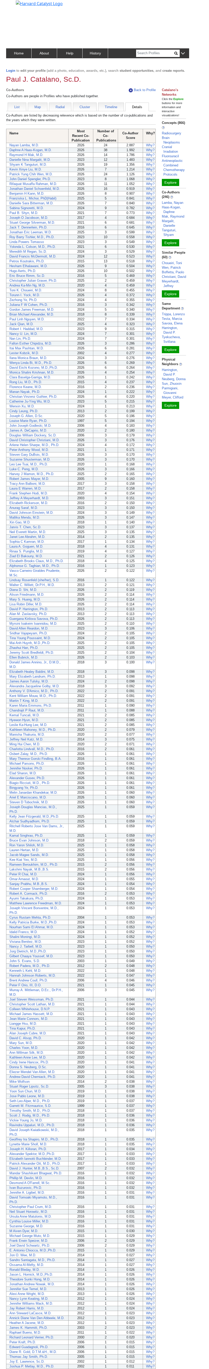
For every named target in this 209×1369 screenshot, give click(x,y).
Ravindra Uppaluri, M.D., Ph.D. (32, 1125)
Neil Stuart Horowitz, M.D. (28, 1212)
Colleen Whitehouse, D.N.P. (29, 1009)
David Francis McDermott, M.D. (32, 256)
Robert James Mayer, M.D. (29, 479)
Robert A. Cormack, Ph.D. (28, 893)
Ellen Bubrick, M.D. (23, 657)
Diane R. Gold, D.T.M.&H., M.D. (33, 1352)
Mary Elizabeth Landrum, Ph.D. (32, 676)
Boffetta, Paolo (173, 272)
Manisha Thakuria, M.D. (27, 734)
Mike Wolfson (19, 1081)
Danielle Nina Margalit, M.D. (30, 160)
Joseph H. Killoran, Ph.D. (28, 1149)
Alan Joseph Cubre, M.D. (28, 1033)
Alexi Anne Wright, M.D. (27, 1294)
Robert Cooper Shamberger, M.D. (33, 889)
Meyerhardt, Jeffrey (170, 283)
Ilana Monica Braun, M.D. (28, 358)
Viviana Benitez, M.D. (25, 942)
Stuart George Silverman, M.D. (32, 222)
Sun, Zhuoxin (171, 384)
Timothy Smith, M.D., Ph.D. (30, 1111)
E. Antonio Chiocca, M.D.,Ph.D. (32, 1250)
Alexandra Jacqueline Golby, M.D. (34, 686)
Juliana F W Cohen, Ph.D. (28, 305)
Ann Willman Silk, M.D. (26, 1052)
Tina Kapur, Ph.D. (22, 1028)
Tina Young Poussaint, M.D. (30, 638)
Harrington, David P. (170, 330)
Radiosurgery (171, 133)
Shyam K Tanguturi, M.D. (28, 164)
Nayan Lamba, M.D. (24, 145)
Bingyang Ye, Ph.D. (23, 788)
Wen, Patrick (171, 267)
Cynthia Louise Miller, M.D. (29, 1221)
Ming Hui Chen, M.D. (24, 744)
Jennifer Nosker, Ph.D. (26, 768)
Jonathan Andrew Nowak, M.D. (32, 1284)
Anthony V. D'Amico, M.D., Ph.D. (34, 691)
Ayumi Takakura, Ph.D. (26, 898)
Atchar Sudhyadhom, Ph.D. (29, 821)
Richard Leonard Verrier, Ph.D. (31, 1337)
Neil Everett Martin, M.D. (27, 532)
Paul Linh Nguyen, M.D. (27, 319)
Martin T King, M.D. (23, 701)
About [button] (44, 53)
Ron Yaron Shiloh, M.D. (26, 845)
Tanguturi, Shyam (169, 232)
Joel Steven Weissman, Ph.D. (31, 999)
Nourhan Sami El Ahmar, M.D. (31, 927)
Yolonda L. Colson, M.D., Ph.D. (32, 247)
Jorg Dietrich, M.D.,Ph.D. (28, 951)
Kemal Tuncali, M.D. (24, 715)
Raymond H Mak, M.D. (26, 155)
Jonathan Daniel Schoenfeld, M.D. (34, 189)
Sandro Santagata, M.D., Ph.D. (32, 1260)
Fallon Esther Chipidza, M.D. (30, 343)
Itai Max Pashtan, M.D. (26, 348)
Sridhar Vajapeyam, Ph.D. (28, 633)
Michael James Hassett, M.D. (31, 1014)
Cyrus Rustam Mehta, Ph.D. (30, 917)
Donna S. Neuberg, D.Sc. (28, 1067)
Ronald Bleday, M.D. (24, 1270)
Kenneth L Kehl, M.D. (25, 971)
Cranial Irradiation (170, 149)
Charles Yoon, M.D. (23, 1048)
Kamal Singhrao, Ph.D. (26, 835)
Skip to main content (21, 6)
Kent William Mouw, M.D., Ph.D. (33, 696)
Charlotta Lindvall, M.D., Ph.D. (32, 749)
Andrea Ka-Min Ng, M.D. (27, 285)
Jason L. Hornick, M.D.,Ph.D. (31, 1274)
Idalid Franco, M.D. (23, 932)
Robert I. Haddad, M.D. (26, 329)
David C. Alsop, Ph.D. (25, 1038)
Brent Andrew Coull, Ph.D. (28, 980)
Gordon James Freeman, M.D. (31, 309)
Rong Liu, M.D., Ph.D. (25, 382)
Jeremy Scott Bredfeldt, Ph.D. (31, 652)
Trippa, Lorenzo (173, 314)
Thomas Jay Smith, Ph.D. (28, 1357)
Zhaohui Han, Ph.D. (23, 648)
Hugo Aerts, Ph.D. (22, 271)
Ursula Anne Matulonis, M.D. (30, 1216)
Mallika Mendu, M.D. (24, 517)
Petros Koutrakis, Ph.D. (27, 261)
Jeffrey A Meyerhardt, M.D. (29, 498)
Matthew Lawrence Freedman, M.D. (35, 903)
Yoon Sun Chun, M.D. (25, 1091)
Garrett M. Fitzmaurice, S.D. (30, 1106)
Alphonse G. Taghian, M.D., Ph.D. (34, 566)
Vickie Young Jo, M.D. (26, 1120)
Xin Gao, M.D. (20, 522)
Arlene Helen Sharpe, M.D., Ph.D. (34, 445)
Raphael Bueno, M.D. (25, 1332)
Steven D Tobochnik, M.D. (28, 802)
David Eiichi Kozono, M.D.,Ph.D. (33, 367)
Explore (170, 182)
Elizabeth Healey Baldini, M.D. (32, 672)
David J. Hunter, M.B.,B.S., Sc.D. (34, 1168)
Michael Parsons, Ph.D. (27, 763)
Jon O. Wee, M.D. (22, 1255)
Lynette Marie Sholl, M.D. (28, 1144)
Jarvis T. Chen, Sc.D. (25, 527)
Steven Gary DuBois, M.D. (29, 455)
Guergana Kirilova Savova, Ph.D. (33, 619)
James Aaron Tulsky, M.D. (29, 681)
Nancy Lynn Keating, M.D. (28, 1299)
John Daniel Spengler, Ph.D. (30, 179)
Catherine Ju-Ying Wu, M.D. (30, 401)
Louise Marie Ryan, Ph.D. (28, 421)
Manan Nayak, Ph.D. (24, 392)
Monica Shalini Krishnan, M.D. (31, 372)
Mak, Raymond (173, 216)
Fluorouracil (170, 156)
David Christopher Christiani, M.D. (34, 440)
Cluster (85, 107)
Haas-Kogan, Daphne (171, 209)
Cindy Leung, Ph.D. (23, 411)
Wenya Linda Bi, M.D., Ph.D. (30, 363)
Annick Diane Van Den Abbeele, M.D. (36, 1318)
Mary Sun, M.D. (21, 1043)
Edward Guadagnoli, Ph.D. (28, 1347)
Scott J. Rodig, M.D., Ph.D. (29, 1115)
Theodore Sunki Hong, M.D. (29, 1279)
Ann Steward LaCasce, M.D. (30, 1313)
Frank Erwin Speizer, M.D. (28, 1241)
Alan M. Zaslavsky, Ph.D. (28, 614)
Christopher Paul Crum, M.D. (30, 1207)
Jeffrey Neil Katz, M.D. (26, 739)
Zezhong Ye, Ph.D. (23, 300)
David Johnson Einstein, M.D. (31, 513)
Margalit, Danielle (168, 223)
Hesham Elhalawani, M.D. (28, 266)
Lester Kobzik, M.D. (24, 353)
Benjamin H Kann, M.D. (26, 193)
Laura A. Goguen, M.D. (26, 546)
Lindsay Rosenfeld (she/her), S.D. (34, 580)
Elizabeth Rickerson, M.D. (28, 503)
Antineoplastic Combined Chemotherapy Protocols (173, 167)
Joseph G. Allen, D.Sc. (26, 416)
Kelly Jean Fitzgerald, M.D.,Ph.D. (34, 816)
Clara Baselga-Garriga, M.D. (30, 377)
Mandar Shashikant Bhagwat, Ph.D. (35, 1173)
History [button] (95, 53)
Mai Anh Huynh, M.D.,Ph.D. (29, 643)
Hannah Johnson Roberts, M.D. (32, 975)
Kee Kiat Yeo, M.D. (23, 860)
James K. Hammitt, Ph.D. (28, 1328)
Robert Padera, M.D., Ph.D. (29, 966)
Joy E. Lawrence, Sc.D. (27, 1361)
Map (37, 107)
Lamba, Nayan (172, 203)
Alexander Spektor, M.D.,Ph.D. (32, 1154)
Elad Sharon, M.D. (23, 773)
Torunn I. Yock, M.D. (24, 295)
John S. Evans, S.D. (24, 961)
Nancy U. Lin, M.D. (23, 334)
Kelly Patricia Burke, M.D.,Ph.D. (33, 922)
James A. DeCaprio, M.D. (28, 430)
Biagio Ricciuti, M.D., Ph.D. (29, 783)
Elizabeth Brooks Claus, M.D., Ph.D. (36, 561)
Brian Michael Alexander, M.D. (31, 314)
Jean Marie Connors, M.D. (28, 1019)
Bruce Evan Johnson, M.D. (29, 840)
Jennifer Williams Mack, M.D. (31, 1303)
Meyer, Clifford (172, 397)
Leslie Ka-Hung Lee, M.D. (28, 725)
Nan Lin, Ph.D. (20, 338)
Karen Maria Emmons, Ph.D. (30, 705)
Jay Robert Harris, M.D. (26, 1308)
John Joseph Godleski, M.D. (30, 425)
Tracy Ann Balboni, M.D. (27, 484)
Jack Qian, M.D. (21, 324)
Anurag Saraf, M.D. (23, 508)
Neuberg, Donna (174, 379)
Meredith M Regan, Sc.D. (28, 251)
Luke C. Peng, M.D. (24, 469)
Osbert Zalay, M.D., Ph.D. (28, 754)
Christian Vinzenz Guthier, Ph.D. (33, 396)
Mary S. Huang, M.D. (25, 599)
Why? (150, 145)
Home (19, 53)
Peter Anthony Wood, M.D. (29, 450)
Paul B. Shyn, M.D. (23, 213)
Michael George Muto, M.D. (29, 1236)
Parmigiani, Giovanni (170, 390)
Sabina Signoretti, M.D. (26, 208)
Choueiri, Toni (172, 263)
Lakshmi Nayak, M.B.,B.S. (29, 869)
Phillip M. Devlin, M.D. (26, 1178)
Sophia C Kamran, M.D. (27, 542)
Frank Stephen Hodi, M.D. (28, 493)
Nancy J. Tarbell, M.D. (26, 946)
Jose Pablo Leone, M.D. (27, 1096)
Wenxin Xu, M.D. (22, 406)
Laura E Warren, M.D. (25, 488)
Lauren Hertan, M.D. (24, 850)
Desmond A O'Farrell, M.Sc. (29, 1183)
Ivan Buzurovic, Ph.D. (25, 1188)
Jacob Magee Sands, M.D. (29, 855)
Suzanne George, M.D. (26, 1226)
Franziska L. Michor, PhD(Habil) (32, 198)
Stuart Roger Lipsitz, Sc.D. (29, 1086)
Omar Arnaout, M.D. (24, 879)
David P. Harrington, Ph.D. (28, 609)
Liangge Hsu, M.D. (23, 1023)
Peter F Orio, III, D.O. (25, 985)
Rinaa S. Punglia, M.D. (26, 551)
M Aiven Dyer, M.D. (23, 1231)
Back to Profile (145, 90)
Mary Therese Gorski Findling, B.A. (35, 759)
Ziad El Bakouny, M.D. (26, 556)
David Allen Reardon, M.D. (28, 628)
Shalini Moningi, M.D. (25, 937)
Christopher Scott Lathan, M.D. (32, 1004)
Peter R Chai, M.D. (23, 874)
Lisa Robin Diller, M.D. (25, 604)
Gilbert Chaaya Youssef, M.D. (31, 956)
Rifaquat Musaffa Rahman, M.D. (33, 184)
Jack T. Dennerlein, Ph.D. (28, 227)
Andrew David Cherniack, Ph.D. (32, 1077)
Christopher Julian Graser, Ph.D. (33, 280)
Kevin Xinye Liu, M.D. (25, 169)
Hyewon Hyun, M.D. (24, 720)
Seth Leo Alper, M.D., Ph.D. (29, 1101)
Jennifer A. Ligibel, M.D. (27, 1192)
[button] (183, 53)
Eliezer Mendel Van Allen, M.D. (32, 1072)
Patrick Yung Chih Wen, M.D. (31, 174)
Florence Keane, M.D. (25, 387)
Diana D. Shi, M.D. (23, 590)
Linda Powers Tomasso (26, 242)
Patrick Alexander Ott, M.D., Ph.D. (35, 1163)
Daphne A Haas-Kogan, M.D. (30, 150)
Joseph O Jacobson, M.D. (28, 218)
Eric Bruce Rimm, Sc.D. (27, 276)
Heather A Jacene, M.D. (27, 1323)
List (17, 107)
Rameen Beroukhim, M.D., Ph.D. (33, 864)
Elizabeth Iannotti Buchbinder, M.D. (35, 1159)
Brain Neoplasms (171, 140)
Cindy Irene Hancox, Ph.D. (29, 1062)
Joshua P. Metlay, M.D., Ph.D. (31, 1366)
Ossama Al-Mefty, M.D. (26, 1265)
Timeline (111, 107)
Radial (60, 107)
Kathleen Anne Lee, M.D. (27, 1057)
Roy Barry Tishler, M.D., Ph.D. (32, 237)
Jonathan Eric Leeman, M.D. (30, 232)
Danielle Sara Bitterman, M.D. (31, 203)
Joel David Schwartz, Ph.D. (29, 1245)
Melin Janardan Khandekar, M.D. (33, 792)
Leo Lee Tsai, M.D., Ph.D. (28, 464)
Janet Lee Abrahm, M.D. (27, 537)
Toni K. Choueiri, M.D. (25, 290)
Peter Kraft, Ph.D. (22, 1342)
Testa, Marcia (172, 319)
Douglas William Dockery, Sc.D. (33, 435)
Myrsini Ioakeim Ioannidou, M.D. (33, 623)
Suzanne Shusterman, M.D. (29, 459)
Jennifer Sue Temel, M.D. (28, 1289)
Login (10, 71)
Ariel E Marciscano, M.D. (28, 797)
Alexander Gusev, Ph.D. (27, 778)
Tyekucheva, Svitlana (171, 339)
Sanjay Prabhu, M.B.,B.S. (28, 884)
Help (69, 53)
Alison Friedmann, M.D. (26, 594)
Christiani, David (174, 277)
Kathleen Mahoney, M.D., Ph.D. (32, 730)
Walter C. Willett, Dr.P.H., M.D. (32, 585)
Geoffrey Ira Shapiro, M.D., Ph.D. (34, 1139)
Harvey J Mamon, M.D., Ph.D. (31, 474)
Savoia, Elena (172, 323)
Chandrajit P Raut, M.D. (27, 710)
